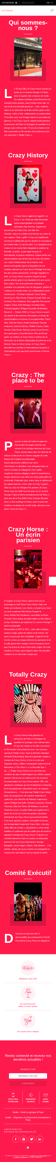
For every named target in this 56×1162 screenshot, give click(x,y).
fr (48, 3)
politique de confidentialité (38, 1155)
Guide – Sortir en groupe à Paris (28, 1112)
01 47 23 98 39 (7, 11)
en (52, 3)
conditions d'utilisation (20, 1157)
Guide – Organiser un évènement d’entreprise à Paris (28, 1118)
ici (49, 941)
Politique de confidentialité (20, 1132)
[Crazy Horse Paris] (30, 10)
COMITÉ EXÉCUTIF (13, 1129)
